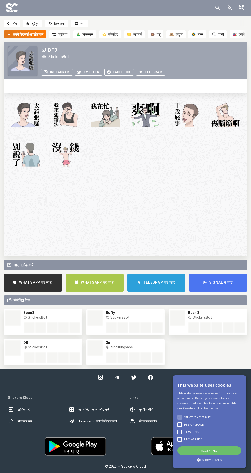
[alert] (209, 421)
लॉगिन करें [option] (24, 409)
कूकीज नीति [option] (146, 409)
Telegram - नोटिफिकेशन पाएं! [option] (97, 421)
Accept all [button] (209, 450)
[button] (229, 8)
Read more (211, 408)
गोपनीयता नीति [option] (148, 421)
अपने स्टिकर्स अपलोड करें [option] (93, 409)
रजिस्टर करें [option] (25, 421)
